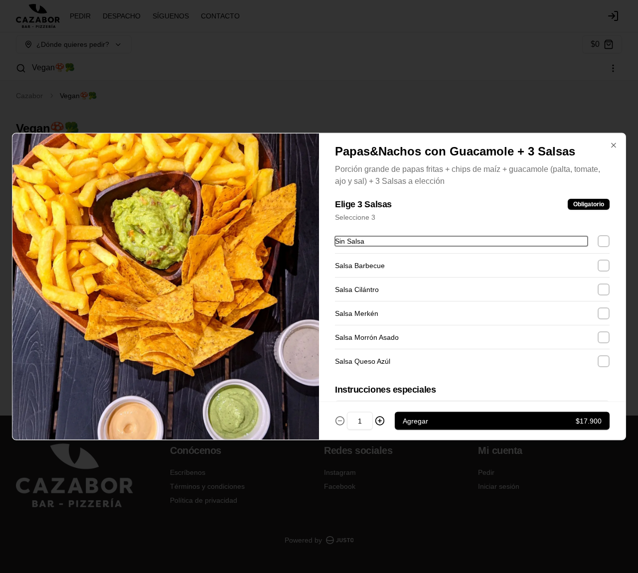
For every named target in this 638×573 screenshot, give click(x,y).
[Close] (614, 145)
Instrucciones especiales (385, 390)
